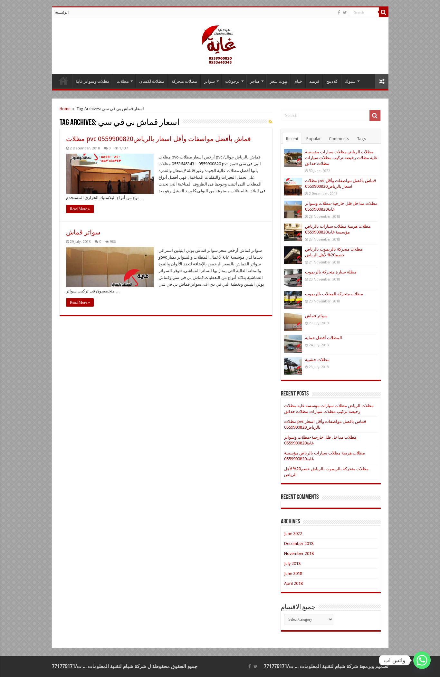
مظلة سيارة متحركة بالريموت (330, 272)
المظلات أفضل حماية (323, 337)
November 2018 (299, 553)
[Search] (383, 12)
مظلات (123, 81)
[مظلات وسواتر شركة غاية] (220, 44)
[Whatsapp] (422, 660)
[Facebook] (339, 12)
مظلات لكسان (151, 81)
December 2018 (298, 543)
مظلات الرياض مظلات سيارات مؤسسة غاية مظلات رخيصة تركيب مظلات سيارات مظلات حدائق (341, 157)
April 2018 (293, 583)
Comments (339, 138)
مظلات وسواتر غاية (93, 81)
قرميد (314, 81)
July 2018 (292, 563)
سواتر (209, 81)
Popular (313, 138)
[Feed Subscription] (270, 121)
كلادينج (332, 81)
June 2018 (293, 573)
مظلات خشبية (317, 359)
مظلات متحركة (184, 81)
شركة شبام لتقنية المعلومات (329, 666)
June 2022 (293, 533)
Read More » (80, 209)
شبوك (350, 81)
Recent (292, 138)
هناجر (255, 81)
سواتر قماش (83, 232)
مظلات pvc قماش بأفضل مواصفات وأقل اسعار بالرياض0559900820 (158, 139)
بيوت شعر (278, 81)
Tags (361, 138)
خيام (298, 81)
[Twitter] (345, 12)
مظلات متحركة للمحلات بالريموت (334, 293)
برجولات (232, 81)
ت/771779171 (278, 666)
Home (65, 108)
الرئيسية (62, 12)
